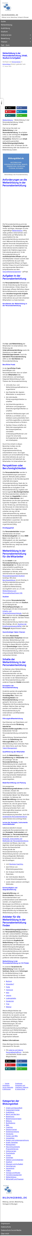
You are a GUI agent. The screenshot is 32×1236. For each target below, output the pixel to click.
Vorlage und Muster (13, 1173)
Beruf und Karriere (13, 1114)
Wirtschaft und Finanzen (14, 1179)
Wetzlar (8, 1007)
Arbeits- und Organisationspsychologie (12, 612)
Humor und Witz (12, 1136)
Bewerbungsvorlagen (13, 1119)
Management (10, 1145)
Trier (7, 1004)
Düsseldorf (10, 984)
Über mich (5, 1233)
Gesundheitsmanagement (12, 272)
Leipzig (8, 995)
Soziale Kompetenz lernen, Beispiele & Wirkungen (8, 1086)
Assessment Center (13, 1110)
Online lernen (6, 35)
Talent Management (10, 748)
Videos (8, 1170)
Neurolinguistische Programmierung (13, 1148)
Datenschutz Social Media (11, 1230)
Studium (4, 31)
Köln (7, 993)
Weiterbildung (6, 25)
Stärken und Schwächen (14, 1160)
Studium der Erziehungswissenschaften (15, 625)
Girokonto (9, 1134)
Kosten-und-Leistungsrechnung (17, 1140)
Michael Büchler (16, 62)
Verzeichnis (10, 1168)
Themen (4, 42)
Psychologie (10, 1153)
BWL (7, 1125)
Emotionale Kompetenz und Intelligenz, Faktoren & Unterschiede (21, 1086)
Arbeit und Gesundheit (14, 1108)
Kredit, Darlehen (12, 1142)
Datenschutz (6, 1227)
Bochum (9, 981)
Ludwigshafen (11, 998)
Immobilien (10, 1138)
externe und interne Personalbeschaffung (14, 1051)
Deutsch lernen (11, 1129)
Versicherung (11, 1166)
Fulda (8, 987)
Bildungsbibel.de (10, 15)
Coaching (9, 1127)
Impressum (5, 1223)
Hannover (9, 990)
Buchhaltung (10, 1123)
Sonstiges (9, 1157)
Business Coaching (16, 864)
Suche (3, 21)
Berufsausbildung (9, 580)
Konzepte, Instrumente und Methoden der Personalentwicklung (15, 840)
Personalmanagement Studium (14, 576)
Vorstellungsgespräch (14, 1175)
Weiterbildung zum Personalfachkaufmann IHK (12, 592)
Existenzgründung (12, 1132)
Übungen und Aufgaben (14, 1164)
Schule (8, 1155)
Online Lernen (11, 1151)
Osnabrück (10, 1001)
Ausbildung (5, 28)
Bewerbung (5, 38)
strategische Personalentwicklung (15, 817)
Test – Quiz (5, 45)
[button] (10, 107)
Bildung (9, 1121)
